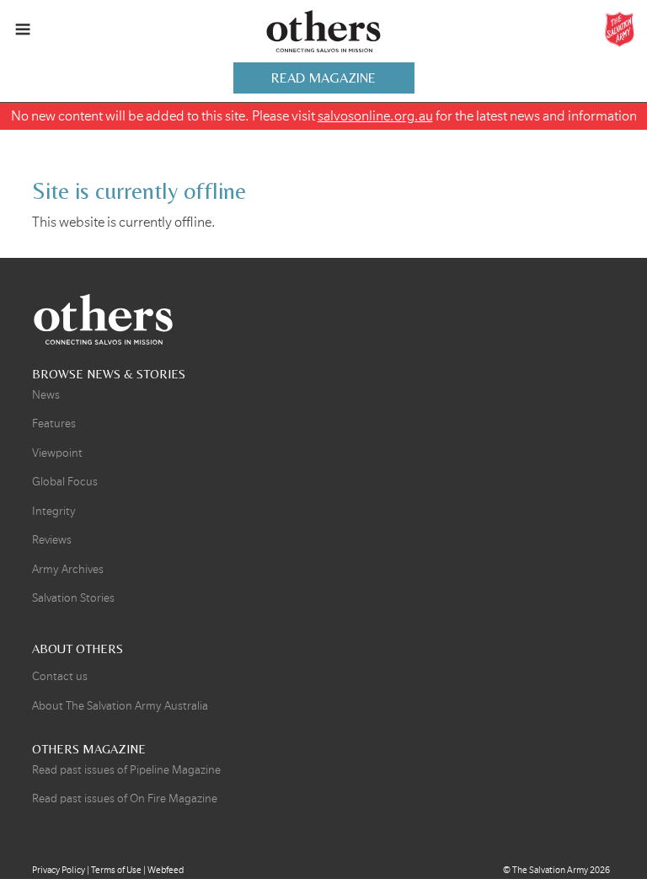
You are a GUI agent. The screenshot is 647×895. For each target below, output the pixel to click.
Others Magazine (323, 31)
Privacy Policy (58, 870)
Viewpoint (57, 453)
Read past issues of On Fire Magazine (124, 798)
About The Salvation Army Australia (120, 705)
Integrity (54, 511)
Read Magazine (323, 78)
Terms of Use (116, 870)
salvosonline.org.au (375, 116)
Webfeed (165, 870)
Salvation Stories (73, 598)
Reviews (52, 539)
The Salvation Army (550, 870)
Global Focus (65, 481)
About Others (77, 648)
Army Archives (68, 569)
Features (54, 423)
